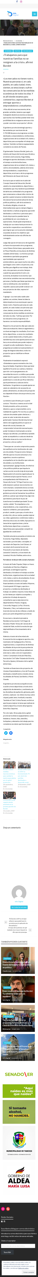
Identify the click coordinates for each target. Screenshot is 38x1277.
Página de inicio (8, 41)
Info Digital (6, 1000)
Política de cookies (23, 1268)
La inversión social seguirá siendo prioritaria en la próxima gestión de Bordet (9, 804)
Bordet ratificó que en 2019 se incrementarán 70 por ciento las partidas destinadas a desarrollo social (24, 776)
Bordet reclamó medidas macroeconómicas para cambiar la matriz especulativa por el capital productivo (9, 776)
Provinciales (27, 51)
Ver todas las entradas (19, 907)
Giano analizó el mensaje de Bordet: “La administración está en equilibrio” (18, 994)
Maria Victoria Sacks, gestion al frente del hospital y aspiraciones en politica (17, 965)
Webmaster (7, 1029)
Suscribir (7, 1252)
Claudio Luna (7, 971)
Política (17, 51)
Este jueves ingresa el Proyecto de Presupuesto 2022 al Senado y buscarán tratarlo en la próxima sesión (17, 1050)
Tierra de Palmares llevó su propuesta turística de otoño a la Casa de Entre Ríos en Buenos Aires (18, 1023)
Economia (19, 41)
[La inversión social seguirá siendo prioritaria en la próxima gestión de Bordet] (9, 795)
